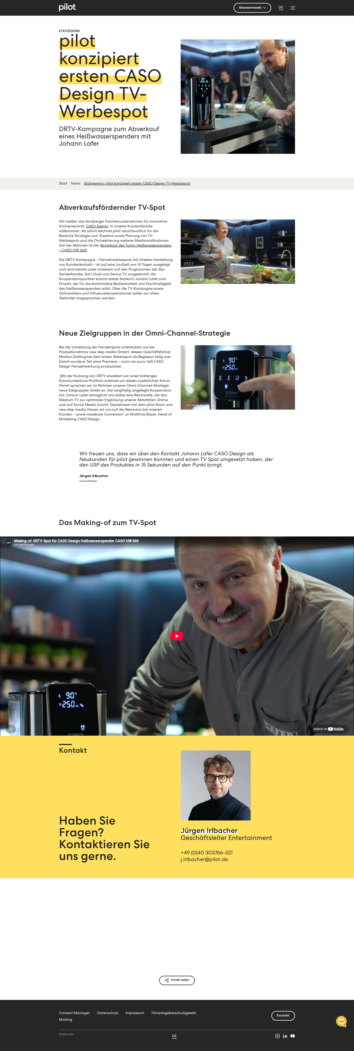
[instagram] (277, 1037)
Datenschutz (107, 1013)
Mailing (65, 1020)
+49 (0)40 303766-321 (207, 853)
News (75, 184)
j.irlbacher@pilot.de (204, 860)
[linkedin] (285, 1037)
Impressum (135, 1013)
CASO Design (97, 226)
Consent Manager (74, 1013)
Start (63, 184)
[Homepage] (67, 8)
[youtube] (292, 1037)
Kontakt (283, 1015)
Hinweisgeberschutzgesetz (174, 1013)
